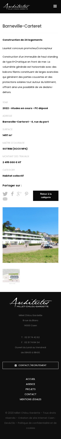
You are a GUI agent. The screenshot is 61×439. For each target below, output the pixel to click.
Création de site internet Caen (36, 418)
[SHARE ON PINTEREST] (26, 194)
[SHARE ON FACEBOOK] (12, 194)
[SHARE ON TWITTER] (5, 194)
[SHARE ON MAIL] (5, 199)
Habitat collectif (13, 175)
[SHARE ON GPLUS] (19, 194)
